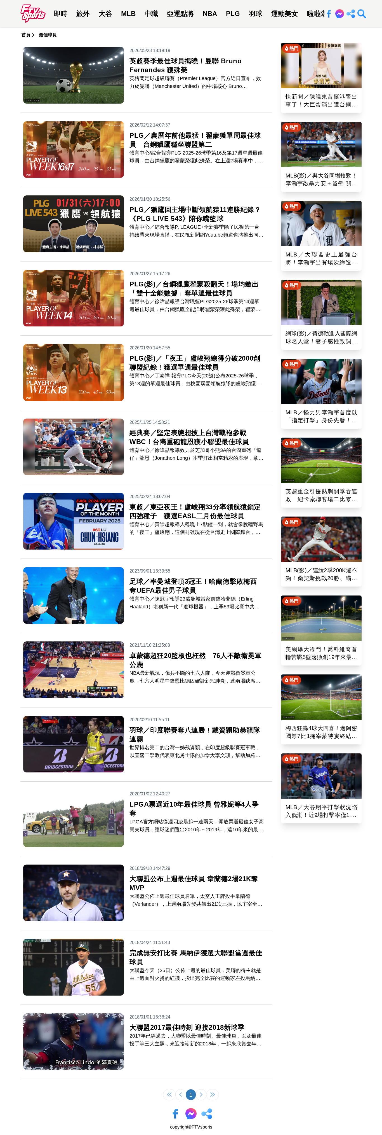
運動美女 (284, 13)
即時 (60, 13)
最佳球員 (48, 34)
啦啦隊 (317, 13)
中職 (151, 13)
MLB (128, 13)
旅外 (83, 13)
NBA (210, 13)
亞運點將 (180, 13)
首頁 (26, 34)
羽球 (255, 13)
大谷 (105, 13)
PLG (233, 13)
